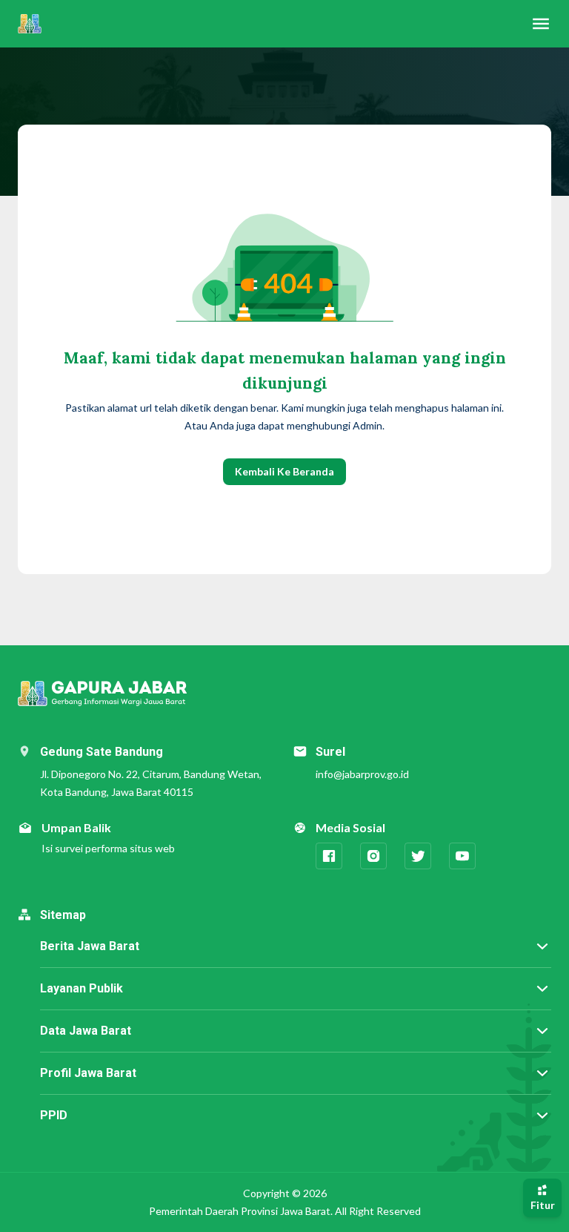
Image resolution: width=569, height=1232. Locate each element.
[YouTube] (462, 856)
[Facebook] (329, 856)
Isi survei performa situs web (108, 848)
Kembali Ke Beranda (284, 471)
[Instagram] (373, 856)
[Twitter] (418, 856)
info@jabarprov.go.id (362, 774)
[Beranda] (29, 24)
